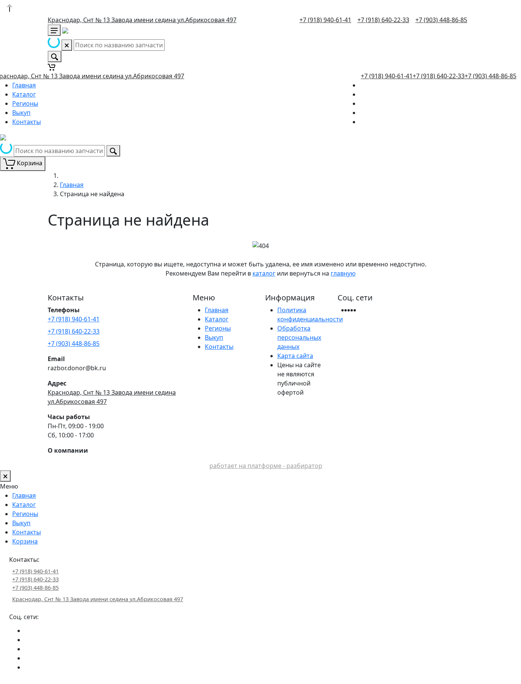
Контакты (26, 122)
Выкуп (21, 112)
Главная (24, 85)
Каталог (24, 94)
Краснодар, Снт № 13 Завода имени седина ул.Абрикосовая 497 (142, 20)
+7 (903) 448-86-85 (441, 20)
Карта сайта (295, 356)
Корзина (25, 541)
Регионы (25, 103)
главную (343, 273)
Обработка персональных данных (299, 337)
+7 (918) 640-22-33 (383, 20)
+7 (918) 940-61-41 (325, 20)
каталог (263, 273)
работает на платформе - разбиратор (265, 465)
